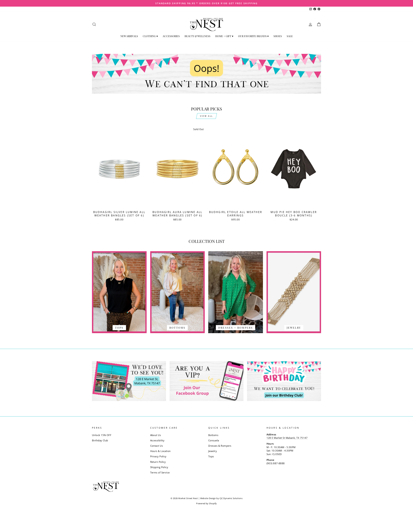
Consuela (213, 440)
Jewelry (212, 451)
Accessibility (157, 440)
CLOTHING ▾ (150, 36)
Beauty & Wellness (197, 36)
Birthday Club (100, 440)
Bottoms (213, 435)
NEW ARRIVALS (129, 36)
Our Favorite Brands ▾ (253, 36)
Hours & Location (160, 451)
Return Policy (158, 461)
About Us (155, 435)
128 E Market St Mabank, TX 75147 (287, 437)
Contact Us (156, 445)
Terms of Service (160, 472)
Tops (211, 456)
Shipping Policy (159, 467)
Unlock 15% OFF (101, 435)
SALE (290, 36)
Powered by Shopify (206, 503)
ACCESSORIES (171, 36)
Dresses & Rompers (219, 445)
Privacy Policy (158, 456)
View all (206, 116)
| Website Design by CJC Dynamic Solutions (220, 498)
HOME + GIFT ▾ (224, 36)
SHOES (277, 36)
